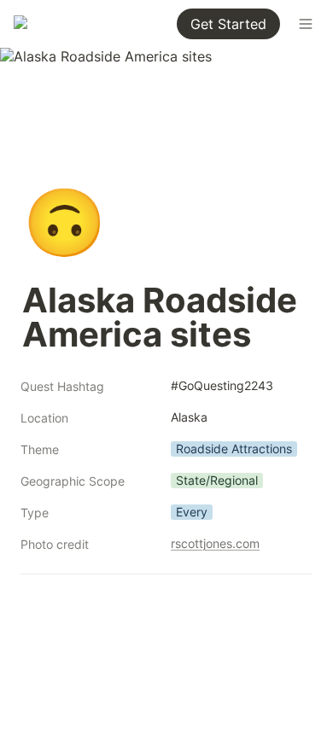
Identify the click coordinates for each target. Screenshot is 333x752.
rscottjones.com (215, 543)
